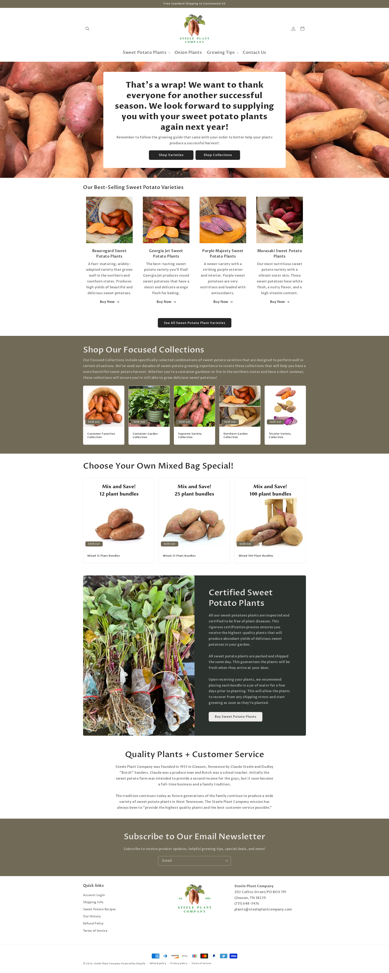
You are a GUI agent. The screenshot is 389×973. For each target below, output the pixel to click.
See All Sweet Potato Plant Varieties (194, 323)
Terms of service (201, 963)
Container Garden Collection (145, 435)
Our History (92, 916)
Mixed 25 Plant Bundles (179, 556)
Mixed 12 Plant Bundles (103, 556)
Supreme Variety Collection (190, 435)
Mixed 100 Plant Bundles (256, 556)
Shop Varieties (171, 155)
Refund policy (158, 963)
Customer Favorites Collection (101, 435)
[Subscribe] (226, 861)
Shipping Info (93, 902)
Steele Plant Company (107, 963)
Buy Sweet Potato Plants (235, 717)
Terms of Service (95, 931)
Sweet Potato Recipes (99, 909)
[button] (87, 28)
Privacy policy (178, 963)
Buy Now (107, 302)
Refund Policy (93, 923)
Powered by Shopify (133, 963)
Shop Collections (218, 155)
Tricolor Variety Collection (280, 435)
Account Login (94, 895)
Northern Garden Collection (235, 435)
